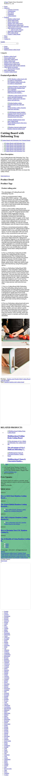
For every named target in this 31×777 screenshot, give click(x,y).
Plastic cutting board (13, 22)
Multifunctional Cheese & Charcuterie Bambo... (17, 460)
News (5, 36)
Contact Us (7, 39)
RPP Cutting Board (13, 32)
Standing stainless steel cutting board (14, 382)
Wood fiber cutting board (14, 31)
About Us (6, 8)
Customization (11, 11)
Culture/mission (12, 16)
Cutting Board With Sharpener (17, 554)
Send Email (4, 561)
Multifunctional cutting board (15, 25)
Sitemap (3, 551)
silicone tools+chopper (17, 29)
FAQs (5, 37)
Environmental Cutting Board (9, 553)
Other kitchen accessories (14, 28)
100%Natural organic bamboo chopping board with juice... (16, 116)
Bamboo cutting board (14, 19)
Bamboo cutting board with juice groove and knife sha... (16, 99)
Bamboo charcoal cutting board (16, 129)
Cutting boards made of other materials (18, 26)
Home (5, 6)
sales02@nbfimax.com (10, 472)
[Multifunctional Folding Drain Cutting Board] (17, 432)
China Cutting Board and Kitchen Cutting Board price (15, 555)
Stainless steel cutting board (15, 23)
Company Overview (13, 9)
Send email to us (5, 176)
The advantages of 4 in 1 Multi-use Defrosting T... (16, 448)
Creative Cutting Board (14, 34)
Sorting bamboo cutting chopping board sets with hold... (17, 108)
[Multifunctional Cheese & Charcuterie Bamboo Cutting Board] (17, 456)
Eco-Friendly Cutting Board (20, 557)
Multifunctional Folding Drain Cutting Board (16, 437)
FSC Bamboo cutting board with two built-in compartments (16, 82)
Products (6, 17)
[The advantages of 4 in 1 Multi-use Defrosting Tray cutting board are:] (17, 444)
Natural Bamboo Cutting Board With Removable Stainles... (16, 91)
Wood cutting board (13, 20)
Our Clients (11, 12)
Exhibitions (11, 14)
